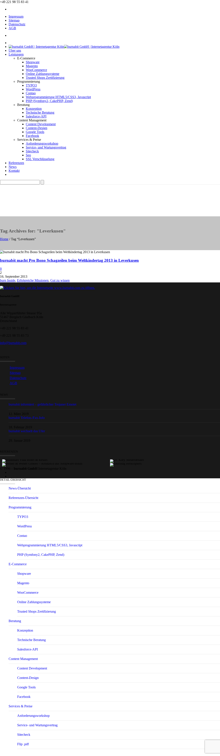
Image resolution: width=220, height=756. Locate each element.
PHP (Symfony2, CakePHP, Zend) (49, 101)
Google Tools (35, 132)
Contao (31, 93)
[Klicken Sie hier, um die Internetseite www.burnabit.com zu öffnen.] (47, 288)
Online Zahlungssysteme (42, 74)
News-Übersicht (20, 488)
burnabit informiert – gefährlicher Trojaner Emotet (42, 404)
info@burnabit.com (13, 343)
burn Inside (7, 280)
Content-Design (36, 128)
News (13, 167)
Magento (32, 66)
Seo (28, 155)
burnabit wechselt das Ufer (27, 431)
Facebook (32, 136)
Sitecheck (32, 151)
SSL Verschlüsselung (40, 159)
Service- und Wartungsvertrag (46, 147)
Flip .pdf (23, 744)
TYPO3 (31, 85)
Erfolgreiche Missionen (33, 280)
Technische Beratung (40, 112)
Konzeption (34, 108)
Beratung (15, 621)
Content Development (41, 124)
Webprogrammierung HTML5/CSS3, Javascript (58, 97)
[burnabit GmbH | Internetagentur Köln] (64, 46)
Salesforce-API (36, 116)
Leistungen (16, 54)
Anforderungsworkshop (42, 143)
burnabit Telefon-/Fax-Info (27, 418)
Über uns (15, 50)
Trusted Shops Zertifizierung (45, 77)
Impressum (16, 16)
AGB (12, 28)
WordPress (33, 89)
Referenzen (16, 163)
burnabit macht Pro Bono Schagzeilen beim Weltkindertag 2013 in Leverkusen (69, 260)
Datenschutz (17, 24)
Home (4, 239)
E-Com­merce (18, 564)
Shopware (33, 62)
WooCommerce (36, 70)
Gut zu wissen (60, 280)
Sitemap (14, 20)
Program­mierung (20, 507)
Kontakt (14, 170)
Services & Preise (20, 706)
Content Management (23, 659)
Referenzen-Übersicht (23, 498)
